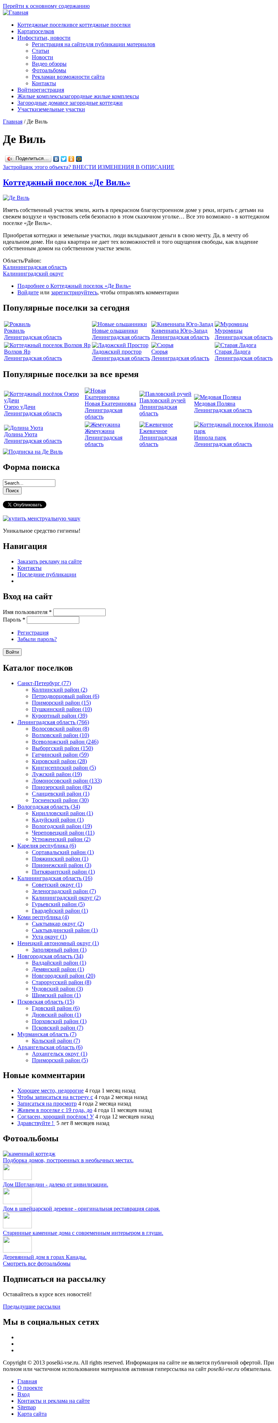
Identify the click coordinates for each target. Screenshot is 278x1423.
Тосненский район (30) (60, 800)
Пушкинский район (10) (62, 709)
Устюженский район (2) (61, 839)
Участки (51, 109)
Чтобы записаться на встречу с (55, 1097)
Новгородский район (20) (63, 976)
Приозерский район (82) (62, 787)
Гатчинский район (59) (60, 755)
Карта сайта (32, 1414)
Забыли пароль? (37, 639)
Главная (12, 121)
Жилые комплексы (78, 96)
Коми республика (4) (43, 917)
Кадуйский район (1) (58, 820)
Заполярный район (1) (59, 950)
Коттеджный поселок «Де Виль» (66, 182)
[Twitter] (64, 159)
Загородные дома (70, 103)
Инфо (44, 38)
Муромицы (229, 331)
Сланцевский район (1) (60, 794)
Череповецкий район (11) (63, 833)
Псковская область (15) (45, 1002)
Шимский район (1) (56, 995)
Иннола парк (210, 437)
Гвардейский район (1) (60, 911)
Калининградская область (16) (54, 878)
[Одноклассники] (71, 159)
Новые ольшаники (115, 331)
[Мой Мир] (79, 159)
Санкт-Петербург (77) (44, 683)
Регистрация (33, 633)
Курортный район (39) (59, 716)
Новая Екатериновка (110, 404)
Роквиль (14, 331)
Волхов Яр (17, 352)
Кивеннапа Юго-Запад (179, 331)
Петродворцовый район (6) (65, 696)
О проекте (30, 1388)
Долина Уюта (20, 434)
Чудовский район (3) (57, 989)
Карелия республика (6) (46, 846)
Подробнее (74, 286)
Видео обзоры (49, 64)
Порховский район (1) (59, 1021)
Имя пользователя (27, 612)
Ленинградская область (33, 337)
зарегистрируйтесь (74, 292)
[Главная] (15, 12)
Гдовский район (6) (56, 1008)
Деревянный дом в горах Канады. (45, 1257)
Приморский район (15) (61, 703)
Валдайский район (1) (59, 963)
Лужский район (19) (57, 774)
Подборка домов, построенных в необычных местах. (68, 1160)
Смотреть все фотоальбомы (37, 1263)
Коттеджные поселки (74, 25)
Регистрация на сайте (93, 44)
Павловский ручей (162, 400)
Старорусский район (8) (61, 982)
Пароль (14, 620)
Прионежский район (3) (61, 865)
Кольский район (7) (56, 1041)
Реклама (68, 77)
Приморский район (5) (60, 1060)
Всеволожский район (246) (65, 742)
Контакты (44, 83)
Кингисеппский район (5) (64, 768)
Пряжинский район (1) (60, 859)
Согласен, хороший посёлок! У (55, 1116)
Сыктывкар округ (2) (58, 924)
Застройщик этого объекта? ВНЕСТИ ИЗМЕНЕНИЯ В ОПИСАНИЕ (88, 167)
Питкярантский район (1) (63, 872)
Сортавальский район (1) (63, 852)
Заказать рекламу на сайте (49, 561)
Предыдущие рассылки (31, 1306)
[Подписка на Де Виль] (33, 452)
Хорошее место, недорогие (50, 1090)
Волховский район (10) (60, 735)
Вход (23, 1394)
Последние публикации (46, 574)
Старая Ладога (232, 352)
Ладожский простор (117, 352)
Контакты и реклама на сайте (53, 1401)
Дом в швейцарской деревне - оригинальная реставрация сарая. (81, 1209)
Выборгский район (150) (62, 748)
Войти (40, 90)
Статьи (40, 51)
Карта (35, 31)
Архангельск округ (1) (59, 1054)
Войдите (28, 292)
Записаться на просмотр (47, 1103)
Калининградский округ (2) (66, 898)
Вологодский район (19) (62, 826)
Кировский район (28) (59, 761)
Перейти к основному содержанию (46, 6)
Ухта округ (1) (49, 937)
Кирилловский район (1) (62, 813)
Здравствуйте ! (36, 1123)
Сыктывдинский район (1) (65, 930)
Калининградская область (35, 267)
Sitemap (26, 1407)
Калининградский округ (33, 274)
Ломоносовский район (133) (67, 781)
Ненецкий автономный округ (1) (58, 943)
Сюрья (159, 352)
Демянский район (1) (58, 969)
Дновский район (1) (56, 1015)
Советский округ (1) (57, 885)
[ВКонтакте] (56, 159)
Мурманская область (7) (46, 1034)
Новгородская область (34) (50, 956)
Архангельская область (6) (50, 1047)
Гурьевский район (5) (58, 904)
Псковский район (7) (57, 1028)
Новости (42, 57)
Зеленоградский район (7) (64, 891)
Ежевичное (153, 431)
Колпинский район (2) (59, 690)
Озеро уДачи (19, 407)
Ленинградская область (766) (53, 722)
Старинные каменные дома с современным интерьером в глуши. (83, 1233)
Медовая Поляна (214, 404)
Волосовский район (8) (60, 729)
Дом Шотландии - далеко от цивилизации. (55, 1184)
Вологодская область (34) (48, 807)
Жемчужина (99, 431)
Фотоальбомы (49, 70)
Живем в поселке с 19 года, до (54, 1110)
